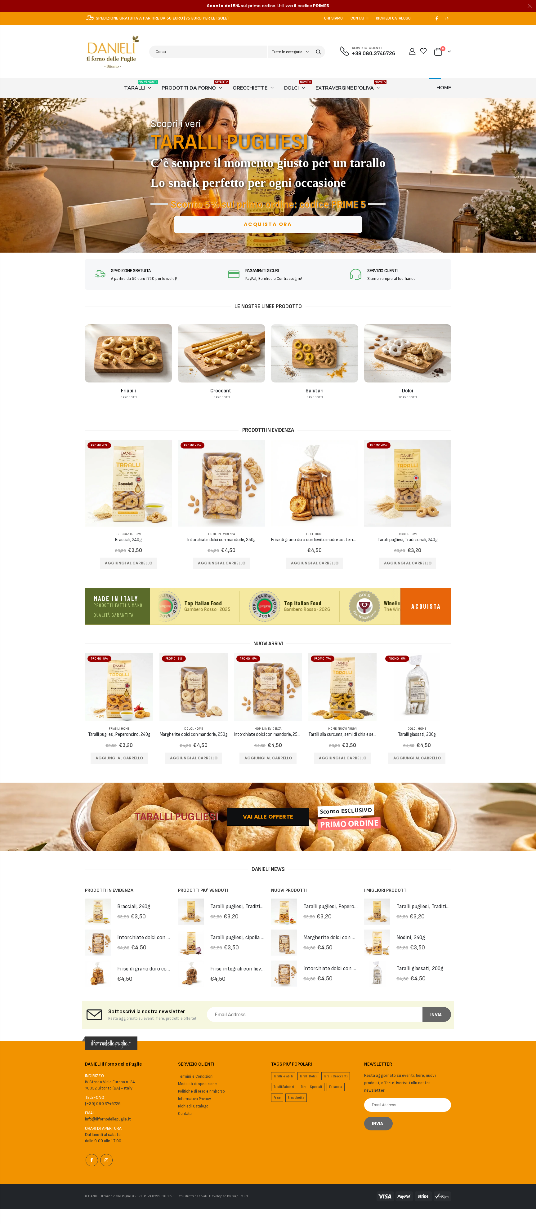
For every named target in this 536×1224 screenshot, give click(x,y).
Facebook (92, 1160)
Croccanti (123, 534)
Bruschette (296, 1098)
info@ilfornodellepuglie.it (108, 1119)
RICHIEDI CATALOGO (393, 18)
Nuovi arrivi (347, 729)
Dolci (188, 729)
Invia (436, 1014)
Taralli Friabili (283, 1076)
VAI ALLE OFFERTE (268, 816)
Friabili (402, 534)
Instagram (106, 1160)
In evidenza (226, 534)
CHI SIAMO (333, 18)
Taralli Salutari (284, 1087)
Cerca (318, 52)
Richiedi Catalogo (193, 1106)
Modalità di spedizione (197, 1083)
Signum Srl (240, 1196)
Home (137, 534)
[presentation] (7, 175)
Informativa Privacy (194, 1098)
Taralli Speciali (311, 1087)
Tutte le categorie (287, 52)
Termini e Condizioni (195, 1076)
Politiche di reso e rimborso (201, 1091)
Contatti (185, 1113)
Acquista (426, 606)
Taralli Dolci (308, 1076)
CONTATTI (360, 18)
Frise (310, 534)
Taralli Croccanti (335, 1076)
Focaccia (335, 1087)
